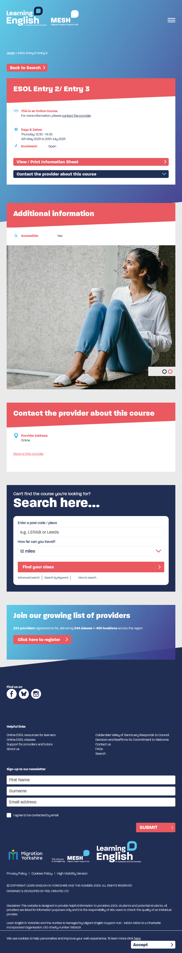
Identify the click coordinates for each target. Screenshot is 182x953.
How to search (87, 577)
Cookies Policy (42, 873)
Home (11, 53)
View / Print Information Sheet (47, 162)
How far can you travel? (36, 542)
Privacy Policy (17, 873)
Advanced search (29, 577)
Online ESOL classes (21, 740)
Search (100, 754)
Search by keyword (56, 577)
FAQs (99, 749)
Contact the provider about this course (56, 174)
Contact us (103, 744)
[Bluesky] (24, 700)
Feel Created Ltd (57, 891)
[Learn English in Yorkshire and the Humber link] (27, 16)
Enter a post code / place (37, 523)
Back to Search (25, 67)
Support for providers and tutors (30, 744)
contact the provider (76, 116)
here (137, 938)
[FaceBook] (12, 700)
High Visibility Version (72, 873)
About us (13, 749)
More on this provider (28, 454)
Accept (140, 944)
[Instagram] (36, 700)
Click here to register (39, 639)
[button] (164, 371)
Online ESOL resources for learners (31, 735)
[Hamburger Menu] (171, 20)
